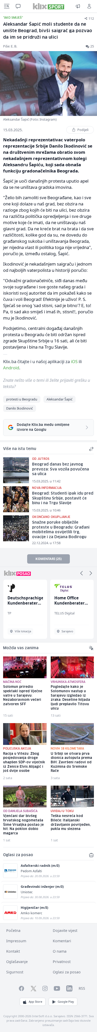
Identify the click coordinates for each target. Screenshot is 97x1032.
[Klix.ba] (48, 6)
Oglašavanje (17, 961)
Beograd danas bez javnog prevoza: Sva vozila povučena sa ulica (60, 469)
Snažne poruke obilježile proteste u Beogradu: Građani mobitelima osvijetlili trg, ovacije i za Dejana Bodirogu (60, 530)
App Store (35, 1001)
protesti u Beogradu (21, 399)
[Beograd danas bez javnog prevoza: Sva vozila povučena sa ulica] (16, 470)
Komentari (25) (48, 558)
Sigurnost (14, 971)
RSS (82, 988)
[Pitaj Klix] (18, 6)
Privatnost (62, 961)
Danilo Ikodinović (19, 408)
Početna (13, 930)
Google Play (66, 1001)
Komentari (62, 940)
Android (11, 368)
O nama (59, 951)
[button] (81, 573)
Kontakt (13, 951)
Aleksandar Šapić (59, 399)
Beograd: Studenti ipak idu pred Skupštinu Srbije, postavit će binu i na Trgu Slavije (62, 498)
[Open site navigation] (6, 6)
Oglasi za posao (67, 971)
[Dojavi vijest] (78, 6)
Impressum (16, 940)
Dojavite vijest (65, 930)
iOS (74, 361)
